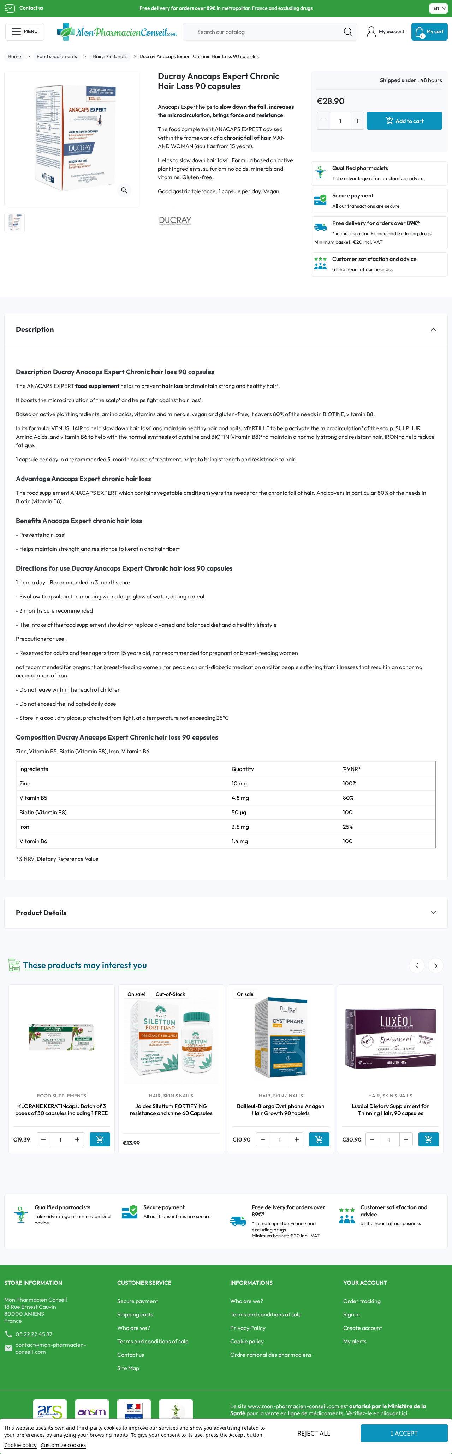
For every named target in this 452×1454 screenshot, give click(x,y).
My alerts (355, 1341)
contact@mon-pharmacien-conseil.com (51, 1348)
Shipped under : (399, 80)
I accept (404, 1433)
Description (35, 329)
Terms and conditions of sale (153, 1341)
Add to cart (405, 121)
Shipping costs (135, 1314)
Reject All (313, 1433)
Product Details (41, 912)
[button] (386, 32)
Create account (362, 1327)
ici (405, 1413)
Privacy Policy (248, 1327)
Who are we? (133, 1327)
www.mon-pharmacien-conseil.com (293, 1406)
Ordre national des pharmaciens (270, 1354)
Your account (365, 1282)
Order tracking (362, 1300)
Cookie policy (247, 1341)
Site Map (128, 1367)
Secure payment (137, 1300)
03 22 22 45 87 (34, 1334)
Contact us (31, 8)
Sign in (351, 1314)
